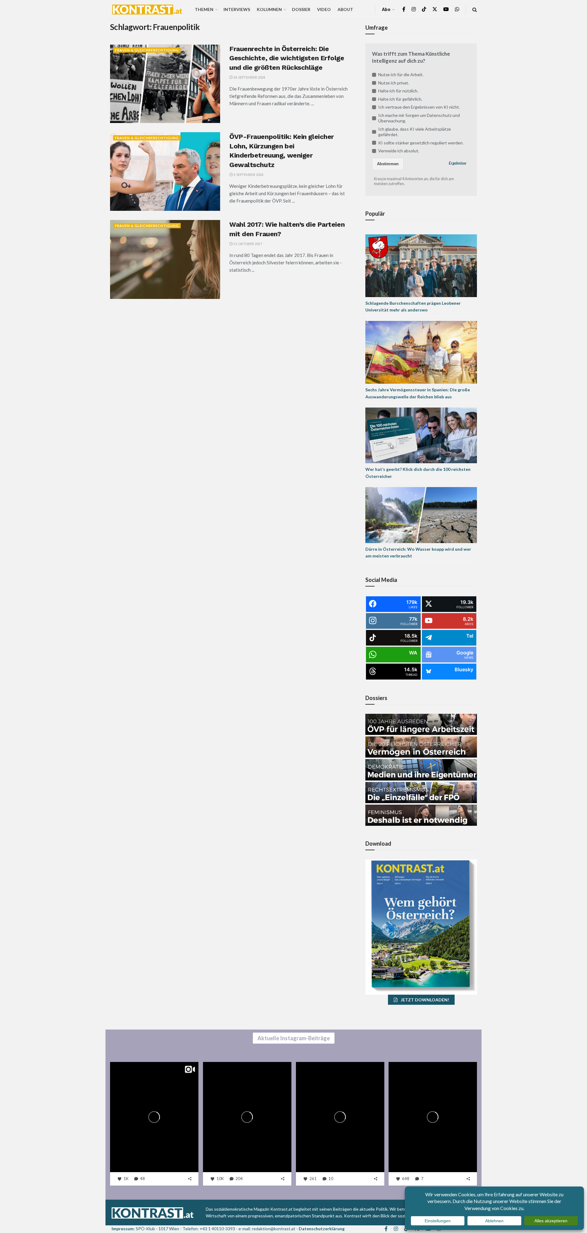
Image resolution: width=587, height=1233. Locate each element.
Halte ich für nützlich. (398, 90)
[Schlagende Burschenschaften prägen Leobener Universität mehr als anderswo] (421, 265)
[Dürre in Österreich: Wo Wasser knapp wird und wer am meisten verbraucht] (421, 514)
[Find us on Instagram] (414, 9)
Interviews (236, 9)
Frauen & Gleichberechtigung (147, 50)
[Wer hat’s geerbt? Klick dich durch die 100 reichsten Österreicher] (421, 435)
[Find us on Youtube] (446, 9)
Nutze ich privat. (393, 82)
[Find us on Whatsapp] (457, 9)
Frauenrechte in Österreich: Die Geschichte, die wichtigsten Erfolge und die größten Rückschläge (286, 58)
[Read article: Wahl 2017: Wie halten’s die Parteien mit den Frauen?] (165, 259)
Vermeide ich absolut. (398, 150)
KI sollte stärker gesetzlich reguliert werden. (420, 142)
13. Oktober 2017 (247, 244)
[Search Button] (474, 9)
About (345, 9)
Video (324, 9)
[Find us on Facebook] (403, 9)
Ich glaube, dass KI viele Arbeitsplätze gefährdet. (414, 131)
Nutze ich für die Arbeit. (400, 74)
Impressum (123, 1228)
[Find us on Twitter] (434, 9)
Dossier (301, 9)
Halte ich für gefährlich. (400, 99)
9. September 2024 (248, 175)
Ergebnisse (457, 163)
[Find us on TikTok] (424, 9)
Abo (386, 9)
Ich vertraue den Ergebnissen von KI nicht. (419, 107)
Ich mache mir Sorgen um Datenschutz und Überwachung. (419, 118)
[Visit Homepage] (147, 9)
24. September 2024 (249, 77)
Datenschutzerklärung (322, 1228)
